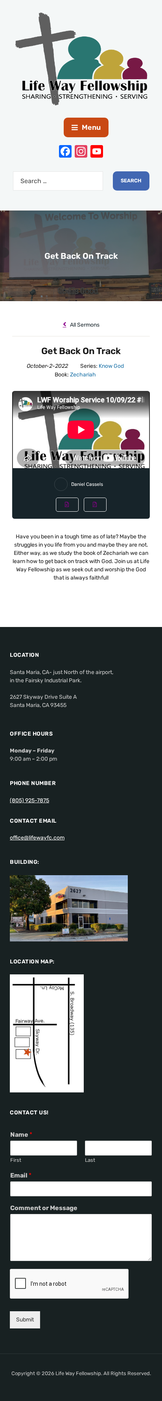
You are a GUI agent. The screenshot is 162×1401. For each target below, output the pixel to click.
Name (21, 1134)
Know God (111, 366)
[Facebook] (65, 152)
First (15, 1160)
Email (20, 1175)
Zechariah (83, 374)
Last (90, 1160)
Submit (25, 1319)
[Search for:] (58, 181)
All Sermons (84, 325)
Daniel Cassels (87, 484)
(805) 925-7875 (29, 800)
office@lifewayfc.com (37, 837)
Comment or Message (43, 1208)
